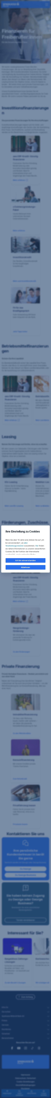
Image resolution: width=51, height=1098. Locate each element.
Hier (37, 546)
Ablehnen (25, 567)
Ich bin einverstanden (25, 560)
